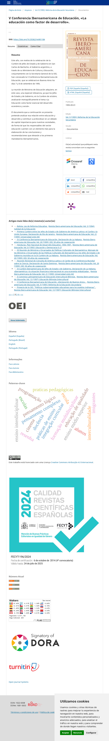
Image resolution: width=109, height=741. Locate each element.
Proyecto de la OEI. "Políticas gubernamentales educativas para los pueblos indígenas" (56, 287)
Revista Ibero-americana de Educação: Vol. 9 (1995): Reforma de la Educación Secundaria (57, 283)
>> (22, 294)
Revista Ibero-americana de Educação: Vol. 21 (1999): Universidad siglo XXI (55, 272)
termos (68, 151)
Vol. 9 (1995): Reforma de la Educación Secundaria (54, 10)
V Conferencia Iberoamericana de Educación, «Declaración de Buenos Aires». (51, 282)
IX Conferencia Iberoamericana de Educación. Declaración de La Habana (49, 239)
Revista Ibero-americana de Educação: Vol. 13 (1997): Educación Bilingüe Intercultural (56, 278)
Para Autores (14, 368)
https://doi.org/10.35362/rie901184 (29, 39)
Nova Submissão (18, 320)
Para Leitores (14, 364)
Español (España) (16, 336)
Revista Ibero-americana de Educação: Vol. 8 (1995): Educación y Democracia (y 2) (55, 246)
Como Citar (36, 46)
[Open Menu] (8, 2)
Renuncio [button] (77, 733)
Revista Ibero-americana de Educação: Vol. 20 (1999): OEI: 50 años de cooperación (55, 240)
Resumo (11, 46)
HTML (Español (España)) (79, 92)
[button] (73, 180)
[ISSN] (35, 705)
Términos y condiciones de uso (24, 712)
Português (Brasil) (17, 340)
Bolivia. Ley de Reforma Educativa (32, 226)
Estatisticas (23, 46)
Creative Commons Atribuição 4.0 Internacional (72, 462)
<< (10, 294)
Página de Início (15, 10)
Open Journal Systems (18, 682)
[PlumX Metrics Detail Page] (71, 206)
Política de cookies (48, 712)
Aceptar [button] (65, 733)
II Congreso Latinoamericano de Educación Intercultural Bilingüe (46, 276)
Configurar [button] (91, 733)
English (12, 344)
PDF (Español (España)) (78, 88)
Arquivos (28, 10)
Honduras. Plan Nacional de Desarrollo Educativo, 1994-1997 (44, 245)
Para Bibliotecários (16, 372)
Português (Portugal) (18, 348)
